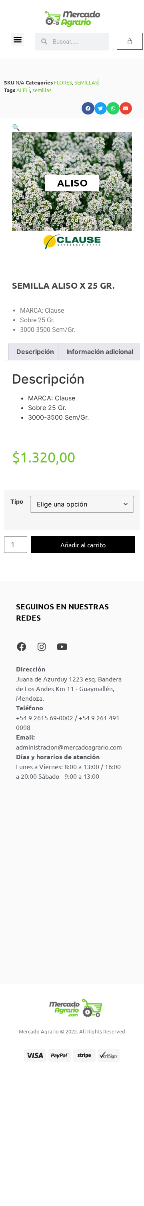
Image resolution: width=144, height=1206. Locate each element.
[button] (17, 39)
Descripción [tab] (35, 352)
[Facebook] (21, 646)
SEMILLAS (86, 82)
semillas (42, 89)
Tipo (16, 502)
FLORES (63, 82)
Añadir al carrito (83, 545)
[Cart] (130, 41)
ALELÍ (23, 89)
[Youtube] (62, 646)
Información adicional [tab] (99, 352)
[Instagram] (41, 646)
